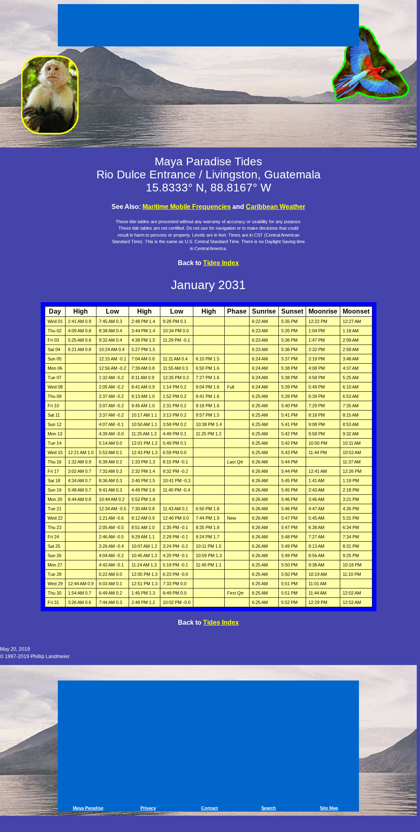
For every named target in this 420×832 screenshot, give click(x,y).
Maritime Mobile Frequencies (186, 206)
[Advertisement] (209, 23)
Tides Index (221, 262)
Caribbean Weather (275, 206)
